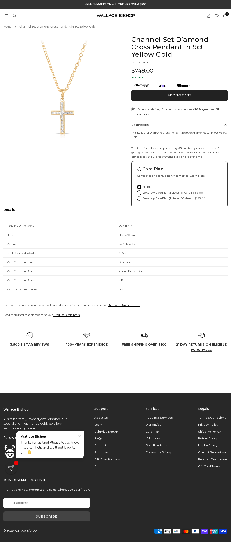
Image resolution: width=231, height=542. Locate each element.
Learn (98, 424)
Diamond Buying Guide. (124, 305)
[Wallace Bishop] (116, 15)
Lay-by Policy (207, 445)
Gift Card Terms (209, 466)
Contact (100, 445)
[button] (6, 15)
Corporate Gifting (158, 452)
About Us (101, 417)
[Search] (14, 15)
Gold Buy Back (156, 445)
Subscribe (47, 516)
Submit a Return (106, 431)
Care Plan (153, 431)
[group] (64, 97)
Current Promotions (212, 452)
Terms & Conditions (212, 417)
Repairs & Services (159, 417)
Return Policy (207, 438)
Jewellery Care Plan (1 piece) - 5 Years (173, 192)
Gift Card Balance (107, 459)
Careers (100, 466)
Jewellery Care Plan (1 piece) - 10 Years (174, 198)
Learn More (197, 175)
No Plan (148, 187)
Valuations (153, 438)
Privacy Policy (208, 424)
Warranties (153, 424)
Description (140, 125)
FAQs (98, 438)
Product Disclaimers (213, 459)
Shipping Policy (209, 431)
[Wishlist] (217, 15)
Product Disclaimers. (66, 315)
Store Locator (104, 452)
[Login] (209, 15)
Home (7, 26)
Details (9, 210)
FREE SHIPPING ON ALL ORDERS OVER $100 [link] (115, 4)
